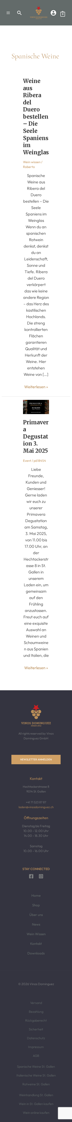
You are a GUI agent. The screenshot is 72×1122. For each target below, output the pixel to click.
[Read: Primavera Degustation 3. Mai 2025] (36, 406)
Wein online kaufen (36, 1113)
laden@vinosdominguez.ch (36, 807)
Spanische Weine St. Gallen (36, 1066)
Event (27, 461)
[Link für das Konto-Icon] (53, 13)
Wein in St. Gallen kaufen (36, 1104)
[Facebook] (31, 876)
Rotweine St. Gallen (36, 1084)
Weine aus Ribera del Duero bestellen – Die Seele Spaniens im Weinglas (36, 117)
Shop (36, 905)
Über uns (36, 915)
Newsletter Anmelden (36, 759)
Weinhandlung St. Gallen (36, 1095)
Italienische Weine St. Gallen (36, 1075)
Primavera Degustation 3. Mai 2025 (36, 436)
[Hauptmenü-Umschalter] (8, 12)
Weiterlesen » (36, 386)
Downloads (36, 953)
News (36, 924)
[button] (19, 13)
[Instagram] (41, 876)
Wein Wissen (36, 934)
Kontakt (36, 943)
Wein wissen (32, 162)
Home (36, 895)
